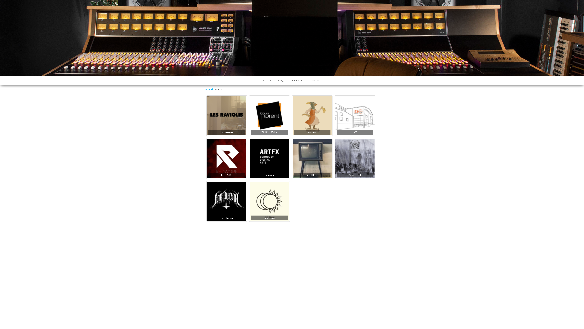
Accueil (267, 80)
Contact (316, 80)
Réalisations (298, 80)
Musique (281, 80)
